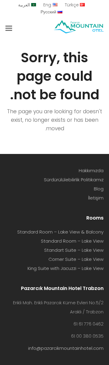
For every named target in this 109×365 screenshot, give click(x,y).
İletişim (96, 198)
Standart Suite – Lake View (74, 250)
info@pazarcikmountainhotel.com (66, 348)
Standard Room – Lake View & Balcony (60, 232)
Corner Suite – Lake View (76, 259)
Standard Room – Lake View (72, 241)
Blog (99, 189)
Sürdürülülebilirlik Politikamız (74, 179)
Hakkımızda (91, 170)
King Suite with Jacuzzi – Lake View (66, 268)
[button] (8, 28)
